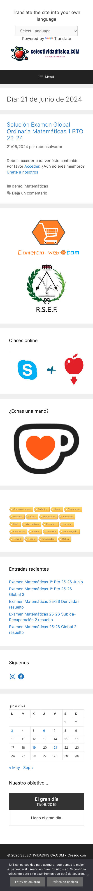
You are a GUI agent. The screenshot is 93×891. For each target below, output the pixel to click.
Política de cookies (65, 882)
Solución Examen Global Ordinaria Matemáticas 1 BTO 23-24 (45, 131)
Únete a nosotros (22, 172)
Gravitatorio (49, 516)
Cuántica (42, 509)
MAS (15, 524)
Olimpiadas (19, 531)
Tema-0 (17, 539)
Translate (62, 38)
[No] (87, 875)
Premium (51, 531)
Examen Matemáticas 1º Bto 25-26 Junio (46, 582)
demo (17, 186)
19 (34, 747)
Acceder (31, 166)
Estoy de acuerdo (27, 882)
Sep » (28, 767)
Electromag (74, 509)
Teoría (31, 539)
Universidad (48, 539)
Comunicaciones (21, 509)
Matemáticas (36, 186)
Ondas (35, 531)
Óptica (65, 539)
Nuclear (68, 524)
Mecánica (51, 524)
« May (14, 767)
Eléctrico (17, 516)
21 (55, 747)
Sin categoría (70, 531)
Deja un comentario (29, 193)
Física (33, 516)
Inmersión (68, 516)
